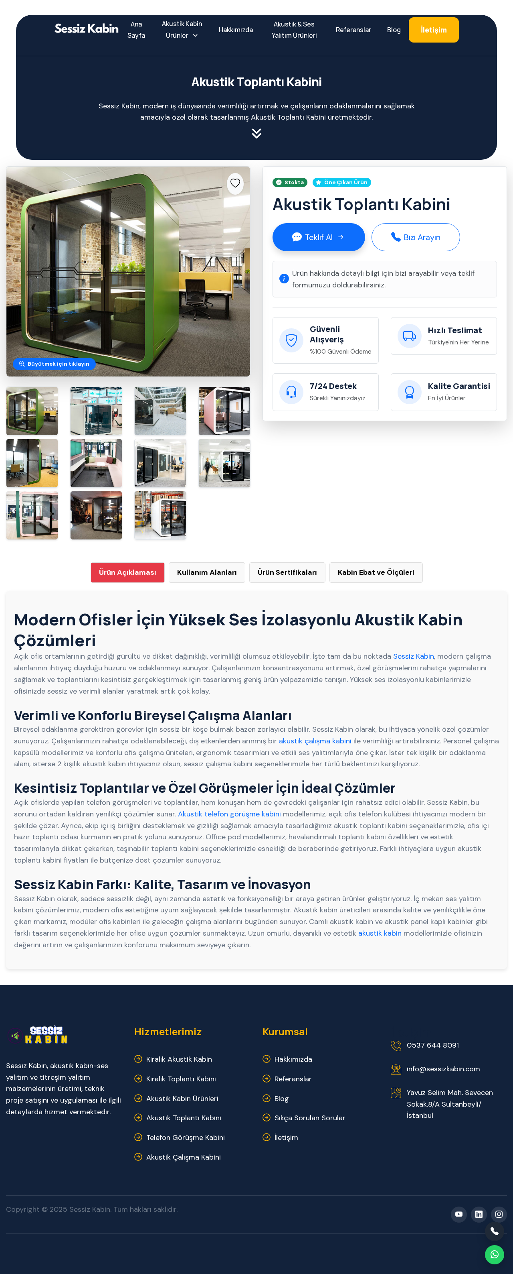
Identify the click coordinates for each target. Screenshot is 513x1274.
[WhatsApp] (494, 1254)
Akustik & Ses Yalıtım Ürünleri (294, 30)
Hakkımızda (236, 29)
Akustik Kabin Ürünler (182, 29)
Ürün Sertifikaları (287, 572)
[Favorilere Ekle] (235, 184)
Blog (394, 29)
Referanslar (353, 29)
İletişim (434, 30)
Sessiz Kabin (413, 656)
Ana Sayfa (136, 30)
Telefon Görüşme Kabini (185, 1137)
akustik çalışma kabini (315, 741)
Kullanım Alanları (207, 572)
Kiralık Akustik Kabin (179, 1059)
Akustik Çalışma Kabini (183, 1157)
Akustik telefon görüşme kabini (229, 814)
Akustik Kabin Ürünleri (182, 1098)
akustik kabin (380, 933)
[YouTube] (459, 1215)
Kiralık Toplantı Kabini (181, 1079)
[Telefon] (494, 1231)
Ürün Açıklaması (127, 572)
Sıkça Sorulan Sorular (310, 1118)
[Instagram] (499, 1215)
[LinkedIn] (479, 1215)
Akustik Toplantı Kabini (183, 1118)
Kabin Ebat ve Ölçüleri (376, 572)
